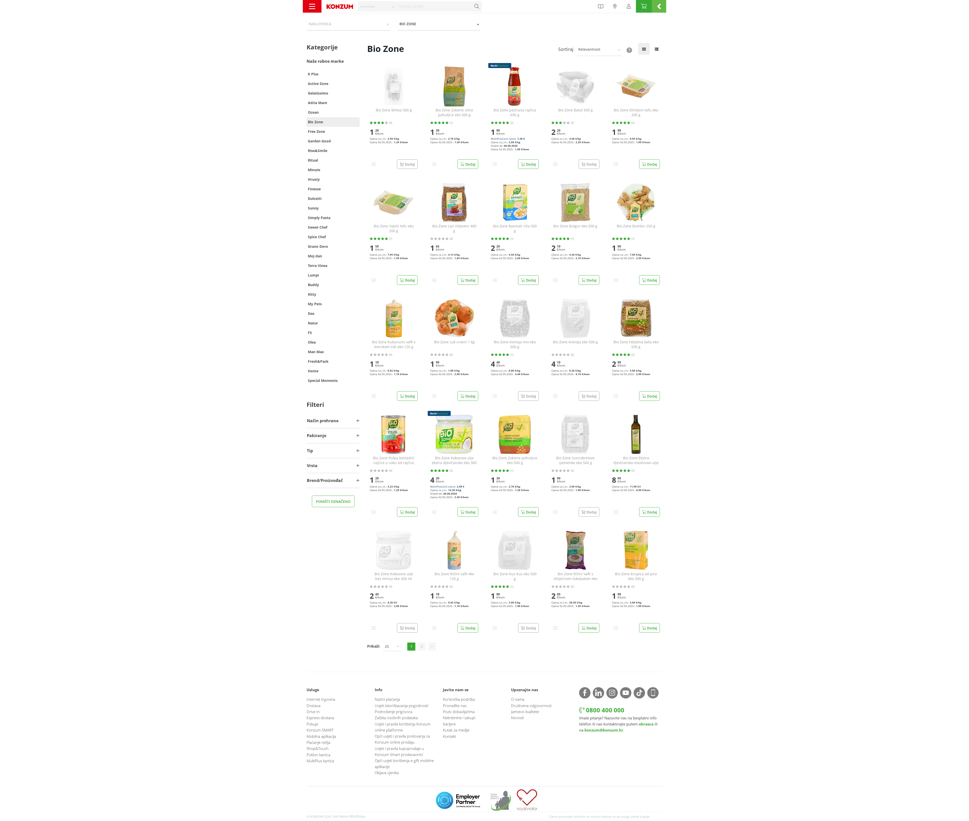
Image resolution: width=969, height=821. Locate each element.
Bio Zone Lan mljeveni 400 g (454, 228)
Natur (313, 323)
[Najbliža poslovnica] (615, 6)
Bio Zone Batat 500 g (575, 110)
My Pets (315, 303)
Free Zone (316, 131)
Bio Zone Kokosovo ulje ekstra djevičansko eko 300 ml (454, 460)
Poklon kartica (318, 754)
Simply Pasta (319, 217)
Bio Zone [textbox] (407, 23)
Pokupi (312, 723)
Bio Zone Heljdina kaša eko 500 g (636, 344)
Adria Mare (317, 102)
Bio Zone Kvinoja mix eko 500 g (515, 344)
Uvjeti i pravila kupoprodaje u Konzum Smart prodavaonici (399, 751)
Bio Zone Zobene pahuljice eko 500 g (514, 460)
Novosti (517, 717)
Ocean (313, 112)
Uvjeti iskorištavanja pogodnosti (401, 705)
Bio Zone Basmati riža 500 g (515, 228)
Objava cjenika (387, 772)
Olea (312, 342)
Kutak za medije (456, 730)
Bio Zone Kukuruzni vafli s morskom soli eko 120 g (394, 344)
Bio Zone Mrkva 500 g (394, 110)
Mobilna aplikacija (321, 736)
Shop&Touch (318, 748)
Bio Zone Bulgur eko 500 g (575, 226)
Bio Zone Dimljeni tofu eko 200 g (636, 112)
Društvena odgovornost (531, 705)
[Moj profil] (629, 6)
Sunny (313, 208)
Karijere (449, 723)
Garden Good (319, 141)
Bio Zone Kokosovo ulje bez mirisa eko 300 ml (393, 576)
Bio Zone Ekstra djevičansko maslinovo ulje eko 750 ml (636, 460)
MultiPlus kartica (320, 760)
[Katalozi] (600, 6)
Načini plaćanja (387, 699)
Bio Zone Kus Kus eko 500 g (514, 576)
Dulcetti (314, 198)
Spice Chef (317, 236)
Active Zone (318, 83)
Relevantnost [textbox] (589, 49)
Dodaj (469, 164)
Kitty (312, 294)
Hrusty (314, 179)
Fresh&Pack (318, 361)
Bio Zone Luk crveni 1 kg (454, 342)
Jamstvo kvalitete (525, 711)
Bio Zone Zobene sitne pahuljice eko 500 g (454, 112)
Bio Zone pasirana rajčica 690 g (515, 112)
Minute (314, 169)
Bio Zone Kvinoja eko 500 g (575, 342)
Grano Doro (318, 246)
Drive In (313, 711)
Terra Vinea (317, 265)
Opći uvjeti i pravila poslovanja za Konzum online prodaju (402, 739)
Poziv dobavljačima (459, 711)
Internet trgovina (321, 699)
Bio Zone (315, 121)
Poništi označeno (333, 501)
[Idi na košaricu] (644, 6)
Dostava (313, 705)
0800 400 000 (604, 710)
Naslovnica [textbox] (320, 23)
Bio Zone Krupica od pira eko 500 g (636, 576)
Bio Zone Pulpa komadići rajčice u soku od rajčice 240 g (393, 460)
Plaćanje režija (318, 742)
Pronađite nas (455, 705)
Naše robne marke (325, 61)
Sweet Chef (317, 227)
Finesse (314, 189)
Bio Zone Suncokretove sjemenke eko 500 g (575, 460)
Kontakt (449, 736)
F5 (310, 332)
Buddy (313, 284)
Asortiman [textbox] (367, 6)
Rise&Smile (317, 150)
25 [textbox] (387, 646)
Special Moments (323, 380)
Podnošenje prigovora (393, 711)
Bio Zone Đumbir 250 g (636, 226)
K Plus (313, 74)
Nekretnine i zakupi (459, 717)
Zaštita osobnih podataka (396, 717)
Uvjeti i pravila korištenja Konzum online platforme (402, 727)
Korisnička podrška (459, 699)
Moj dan (315, 256)
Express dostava (320, 717)
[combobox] (377, 6)
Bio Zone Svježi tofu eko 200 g (394, 228)
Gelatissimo (318, 93)
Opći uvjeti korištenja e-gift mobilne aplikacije (404, 763)
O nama (517, 699)
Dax (311, 313)
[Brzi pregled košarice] (659, 6)
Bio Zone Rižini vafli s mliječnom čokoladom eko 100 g (575, 576)
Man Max (316, 351)
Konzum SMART (320, 730)
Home (313, 371)
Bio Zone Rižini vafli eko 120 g (454, 576)
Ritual (313, 160)
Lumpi (313, 275)
